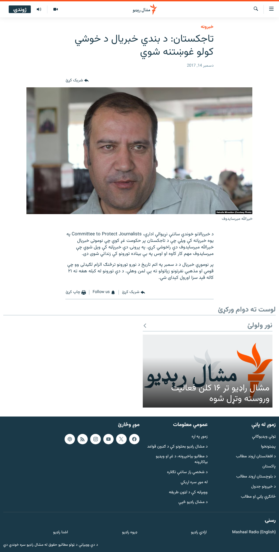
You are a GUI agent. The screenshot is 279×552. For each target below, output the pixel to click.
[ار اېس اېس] (82, 439)
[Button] (77, 81)
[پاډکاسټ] (70, 439)
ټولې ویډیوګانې (264, 436)
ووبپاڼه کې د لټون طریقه (188, 492)
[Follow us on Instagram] (95, 439)
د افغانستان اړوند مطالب (256, 457)
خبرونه (207, 26)
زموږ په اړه (200, 436)
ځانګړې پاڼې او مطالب (258, 496)
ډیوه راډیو (129, 532)
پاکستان (269, 467)
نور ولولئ (259, 326)
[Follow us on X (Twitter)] (121, 439)
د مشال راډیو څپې (193, 502)
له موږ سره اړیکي (194, 482)
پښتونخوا (268, 446)
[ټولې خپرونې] (39, 9)
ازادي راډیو (199, 532)
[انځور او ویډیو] (55, 9)
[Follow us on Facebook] (134, 439)
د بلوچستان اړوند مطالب (256, 477)
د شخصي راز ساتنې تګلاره (187, 472)
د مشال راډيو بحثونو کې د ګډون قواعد (177, 446)
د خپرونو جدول (263, 486)
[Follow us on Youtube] (108, 439)
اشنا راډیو (60, 532)
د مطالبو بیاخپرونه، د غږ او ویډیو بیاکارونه (182, 459)
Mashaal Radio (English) (254, 532)
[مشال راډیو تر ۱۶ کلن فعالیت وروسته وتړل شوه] (207, 371)
